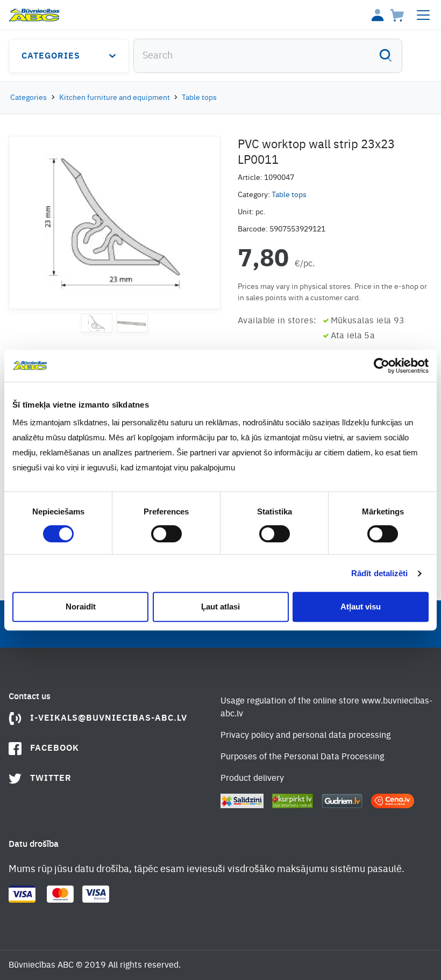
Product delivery (252, 778)
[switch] (166, 533)
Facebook (54, 748)
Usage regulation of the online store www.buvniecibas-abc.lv (326, 707)
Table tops (199, 97)
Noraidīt (81, 606)
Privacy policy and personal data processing (305, 735)
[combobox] (267, 56)
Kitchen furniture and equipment (114, 97)
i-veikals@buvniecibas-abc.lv (108, 718)
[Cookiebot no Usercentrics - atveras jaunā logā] (382, 366)
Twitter (51, 778)
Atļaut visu (360, 606)
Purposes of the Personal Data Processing (302, 757)
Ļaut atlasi (220, 606)
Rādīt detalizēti (379, 573)
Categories (51, 56)
